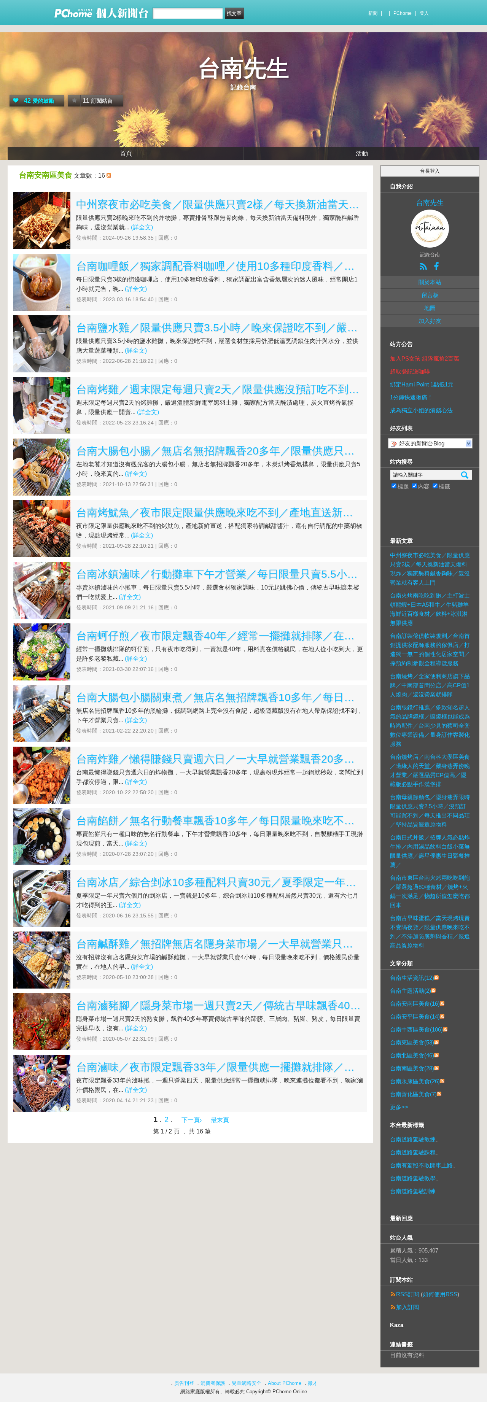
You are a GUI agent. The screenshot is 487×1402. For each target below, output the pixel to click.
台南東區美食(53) (412, 1042)
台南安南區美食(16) (415, 1003)
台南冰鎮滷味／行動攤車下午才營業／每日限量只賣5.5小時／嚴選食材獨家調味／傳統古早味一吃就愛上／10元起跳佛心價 (219, 574)
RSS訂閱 (407, 1294)
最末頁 (220, 1120)
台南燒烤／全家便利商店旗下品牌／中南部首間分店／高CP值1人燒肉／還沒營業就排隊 (430, 685)
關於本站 (430, 282)
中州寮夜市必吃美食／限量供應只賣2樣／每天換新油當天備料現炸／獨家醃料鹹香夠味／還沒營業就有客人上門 (219, 204)
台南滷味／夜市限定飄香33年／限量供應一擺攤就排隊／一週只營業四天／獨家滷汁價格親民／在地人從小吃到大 (219, 1067)
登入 (424, 13)
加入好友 (430, 321)
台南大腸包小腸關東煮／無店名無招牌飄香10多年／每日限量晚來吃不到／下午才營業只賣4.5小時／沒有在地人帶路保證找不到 (219, 697)
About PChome (284, 1383)
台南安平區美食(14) (415, 1016)
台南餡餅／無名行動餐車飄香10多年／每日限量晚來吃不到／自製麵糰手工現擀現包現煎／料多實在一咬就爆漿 (219, 821)
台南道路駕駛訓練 (413, 1191)
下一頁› (192, 1120)
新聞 (372, 13)
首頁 (126, 153)
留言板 (430, 295)
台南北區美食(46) (412, 1055)
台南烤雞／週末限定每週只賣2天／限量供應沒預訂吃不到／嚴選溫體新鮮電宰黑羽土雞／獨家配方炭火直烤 (219, 389)
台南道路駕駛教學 (413, 1178)
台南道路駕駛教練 (413, 1139)
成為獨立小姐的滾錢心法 (421, 410)
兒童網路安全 (246, 1383)
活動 (362, 153)
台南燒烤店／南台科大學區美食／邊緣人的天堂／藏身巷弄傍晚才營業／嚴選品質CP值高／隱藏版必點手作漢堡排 (430, 770)
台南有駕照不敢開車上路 (421, 1165)
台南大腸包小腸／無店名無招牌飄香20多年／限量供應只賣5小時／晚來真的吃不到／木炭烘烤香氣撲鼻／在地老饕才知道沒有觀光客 (219, 451)
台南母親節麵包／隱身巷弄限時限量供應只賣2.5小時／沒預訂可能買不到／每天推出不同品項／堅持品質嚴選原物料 (430, 811)
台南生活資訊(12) (412, 977)
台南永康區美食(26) (415, 1081)
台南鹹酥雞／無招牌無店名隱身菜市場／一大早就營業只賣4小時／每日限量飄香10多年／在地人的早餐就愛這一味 (219, 944)
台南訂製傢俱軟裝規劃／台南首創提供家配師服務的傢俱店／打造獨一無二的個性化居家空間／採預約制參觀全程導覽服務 (430, 649)
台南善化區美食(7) (413, 1094)
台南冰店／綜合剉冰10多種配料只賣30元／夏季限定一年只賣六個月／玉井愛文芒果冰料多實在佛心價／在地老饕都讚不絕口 (219, 882)
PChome (402, 13)
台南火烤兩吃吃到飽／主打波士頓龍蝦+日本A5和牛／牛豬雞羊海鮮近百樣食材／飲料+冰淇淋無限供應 (430, 609)
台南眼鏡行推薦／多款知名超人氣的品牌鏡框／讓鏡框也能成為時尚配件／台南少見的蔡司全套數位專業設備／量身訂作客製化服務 (430, 725)
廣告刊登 (184, 1383)
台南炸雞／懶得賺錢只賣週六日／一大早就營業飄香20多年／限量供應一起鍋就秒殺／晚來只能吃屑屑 (219, 759)
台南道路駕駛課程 (413, 1152)
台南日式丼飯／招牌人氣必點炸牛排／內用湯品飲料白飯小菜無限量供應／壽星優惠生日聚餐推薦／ (430, 851)
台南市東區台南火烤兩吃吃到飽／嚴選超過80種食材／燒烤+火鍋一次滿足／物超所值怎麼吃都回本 (430, 891)
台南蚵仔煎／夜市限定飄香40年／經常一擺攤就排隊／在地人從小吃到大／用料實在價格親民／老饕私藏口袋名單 (219, 636)
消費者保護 (213, 1383)
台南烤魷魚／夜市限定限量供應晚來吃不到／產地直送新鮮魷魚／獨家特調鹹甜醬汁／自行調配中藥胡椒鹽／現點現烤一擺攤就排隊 (219, 512)
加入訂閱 (407, 1307)
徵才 (313, 1383)
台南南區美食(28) (412, 1068)
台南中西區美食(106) (416, 1029)
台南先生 (243, 68)
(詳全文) (142, 227)
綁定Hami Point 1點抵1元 (422, 384)
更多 (399, 1107)
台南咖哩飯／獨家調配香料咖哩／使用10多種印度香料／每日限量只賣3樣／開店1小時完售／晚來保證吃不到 (219, 266)
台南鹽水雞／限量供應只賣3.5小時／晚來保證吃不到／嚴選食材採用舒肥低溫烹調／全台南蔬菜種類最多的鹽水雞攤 (219, 328)
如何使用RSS (440, 1294)
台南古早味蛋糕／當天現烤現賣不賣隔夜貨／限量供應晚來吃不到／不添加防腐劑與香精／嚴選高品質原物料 (430, 932)
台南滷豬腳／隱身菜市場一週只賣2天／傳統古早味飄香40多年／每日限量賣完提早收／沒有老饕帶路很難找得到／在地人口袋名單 (219, 1005)
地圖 (430, 308)
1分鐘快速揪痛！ (411, 397)
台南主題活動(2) (410, 990)
